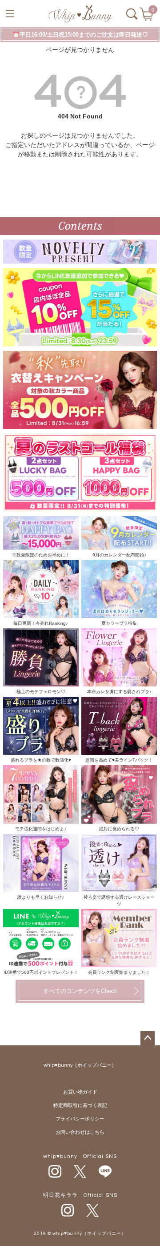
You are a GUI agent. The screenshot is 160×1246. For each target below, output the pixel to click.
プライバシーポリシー (80, 1118)
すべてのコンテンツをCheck (80, 991)
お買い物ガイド (80, 1092)
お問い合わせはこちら (80, 1132)
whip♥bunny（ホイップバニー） (80, 1065)
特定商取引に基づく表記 (80, 1105)
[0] (147, 17)
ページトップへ (147, 1038)
